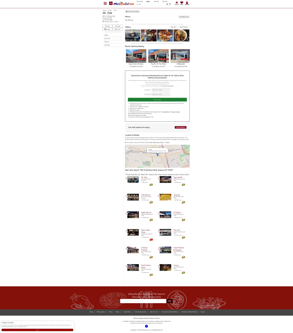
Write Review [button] (180, 127)
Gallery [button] (107, 38)
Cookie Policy (127, 312)
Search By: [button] (140, 1)
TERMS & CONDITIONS (7, 326)
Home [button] (106, 35)
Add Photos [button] (183, 27)
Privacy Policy (165, 112)
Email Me (148, 94)
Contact (203, 312)
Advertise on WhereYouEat (188, 312)
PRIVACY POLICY (23, 326)
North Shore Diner (146, 266)
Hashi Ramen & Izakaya (179, 248)
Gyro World (178, 177)
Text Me (148, 90)
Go (169, 301)
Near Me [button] (156, 1)
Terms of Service (176, 112)
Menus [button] (106, 42)
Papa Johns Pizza (145, 231)
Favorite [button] (108, 29)
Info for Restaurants (140, 312)
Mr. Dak (144, 177)
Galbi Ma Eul (146, 212)
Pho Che (177, 230)
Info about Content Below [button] (133, 11)
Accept (37, 330)
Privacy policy (101, 312)
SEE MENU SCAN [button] (184, 17)
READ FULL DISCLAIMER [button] (167, 86)
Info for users (154, 312)
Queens (105, 10)
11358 (115, 10)
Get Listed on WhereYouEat (169, 312)
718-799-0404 (108, 20)
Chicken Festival (144, 248)
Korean (110, 10)
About (91, 312)
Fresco (176, 265)
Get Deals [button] (117, 26)
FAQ (110, 312)
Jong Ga (177, 195)
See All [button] (173, 27)
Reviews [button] (107, 45)
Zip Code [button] (164, 1)
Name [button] (148, 1)
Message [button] (107, 26)
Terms (117, 312)
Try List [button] (118, 29)
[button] (111, 3)
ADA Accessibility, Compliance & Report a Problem (146, 318)
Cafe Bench (145, 195)
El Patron (177, 212)
